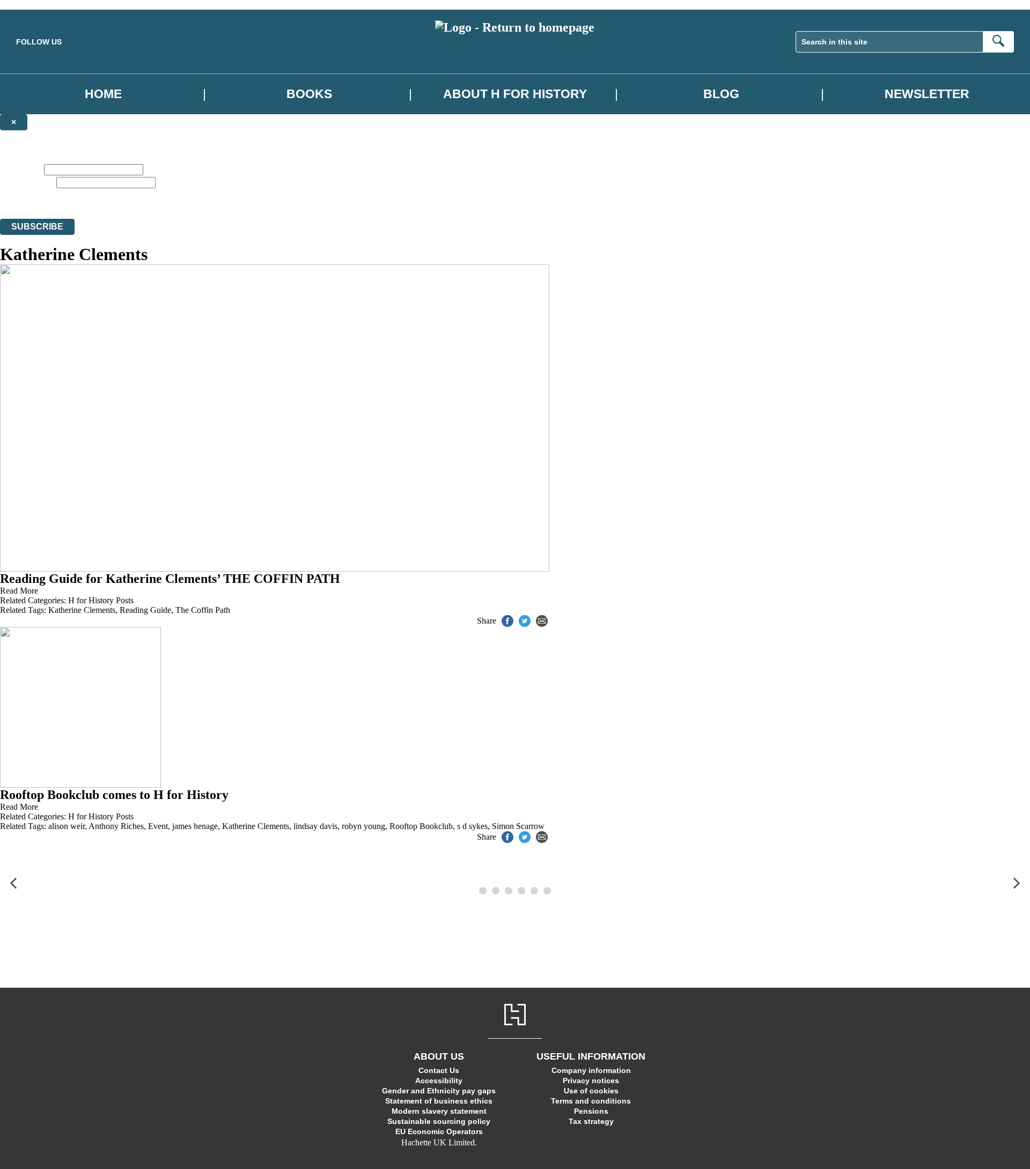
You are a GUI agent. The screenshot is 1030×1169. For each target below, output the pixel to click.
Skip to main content (35, 4)
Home (103, 94)
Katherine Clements (81, 610)
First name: (21, 169)
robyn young (363, 826)
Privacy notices (591, 1080)
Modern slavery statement (439, 1111)
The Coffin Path (202, 610)
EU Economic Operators (439, 1131)
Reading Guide (145, 610)
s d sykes (472, 826)
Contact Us (438, 1070)
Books (309, 94)
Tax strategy (591, 1121)
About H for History (515, 94)
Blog (721, 94)
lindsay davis (315, 826)
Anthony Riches (116, 826)
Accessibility (438, 1080)
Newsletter (927, 94)
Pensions (591, 1111)
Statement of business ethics (438, 1101)
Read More (19, 590)
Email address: (27, 182)
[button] (13, 883)
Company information (591, 1070)
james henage (195, 826)
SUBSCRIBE (37, 226)
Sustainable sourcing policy (438, 1121)
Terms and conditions (591, 1101)
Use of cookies (591, 1090)
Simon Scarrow (518, 826)
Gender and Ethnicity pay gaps (439, 1090)
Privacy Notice (564, 194)
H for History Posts (101, 600)
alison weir (66, 826)
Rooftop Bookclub (421, 826)
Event (158, 826)
